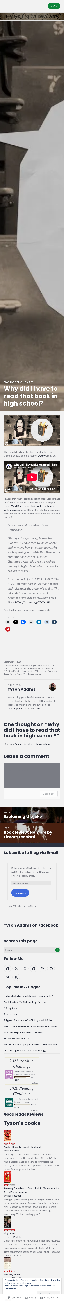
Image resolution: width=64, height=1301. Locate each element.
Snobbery (52, 671)
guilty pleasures (12, 509)
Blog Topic (10, 382)
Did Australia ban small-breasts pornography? (28, 996)
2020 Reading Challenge (21, 1090)
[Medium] (7, 977)
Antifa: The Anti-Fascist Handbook (22, 1146)
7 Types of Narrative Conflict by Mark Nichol (28, 1020)
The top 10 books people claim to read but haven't (30, 1044)
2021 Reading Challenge (21, 1063)
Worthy (38, 674)
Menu (54, 6)
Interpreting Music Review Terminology (25, 1050)
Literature (48, 668)
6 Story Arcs (10, 1008)
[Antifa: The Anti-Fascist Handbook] (7, 1135)
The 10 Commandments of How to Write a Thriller (30, 1026)
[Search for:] (32, 949)
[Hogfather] (7, 1221)
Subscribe (20, 892)
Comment (48, 793)
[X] (16, 968)
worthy (42, 455)
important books (34, 506)
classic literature (24, 665)
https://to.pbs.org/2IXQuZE (32, 602)
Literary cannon (22, 668)
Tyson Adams (10, 674)
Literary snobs (36, 668)
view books (34, 1083)
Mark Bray (13, 1150)
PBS (55, 668)
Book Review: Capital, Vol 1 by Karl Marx (26, 1002)
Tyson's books (22, 1123)
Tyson (16, 1071)
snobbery (48, 506)
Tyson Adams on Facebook (31, 925)
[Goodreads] (25, 968)
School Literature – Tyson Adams (32, 743)
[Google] (33, 968)
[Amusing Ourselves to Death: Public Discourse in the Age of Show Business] (7, 1176)
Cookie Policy (10, 1288)
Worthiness (17, 506)
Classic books (10, 665)
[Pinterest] (42, 968)
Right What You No (38, 671)
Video (30, 382)
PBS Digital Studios (12, 671)
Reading (21, 382)
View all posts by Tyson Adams (24, 708)
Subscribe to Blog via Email (31, 852)
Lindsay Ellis (9, 668)
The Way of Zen (12, 1274)
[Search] (57, 950)
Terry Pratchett (15, 1236)
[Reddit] (51, 968)
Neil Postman (14, 1195)
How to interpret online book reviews (23, 1032)
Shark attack (10, 1014)
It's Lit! (51, 665)
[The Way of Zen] (7, 1262)
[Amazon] (16, 977)
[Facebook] (7, 968)
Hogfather (9, 1233)
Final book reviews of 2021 (18, 1038)
